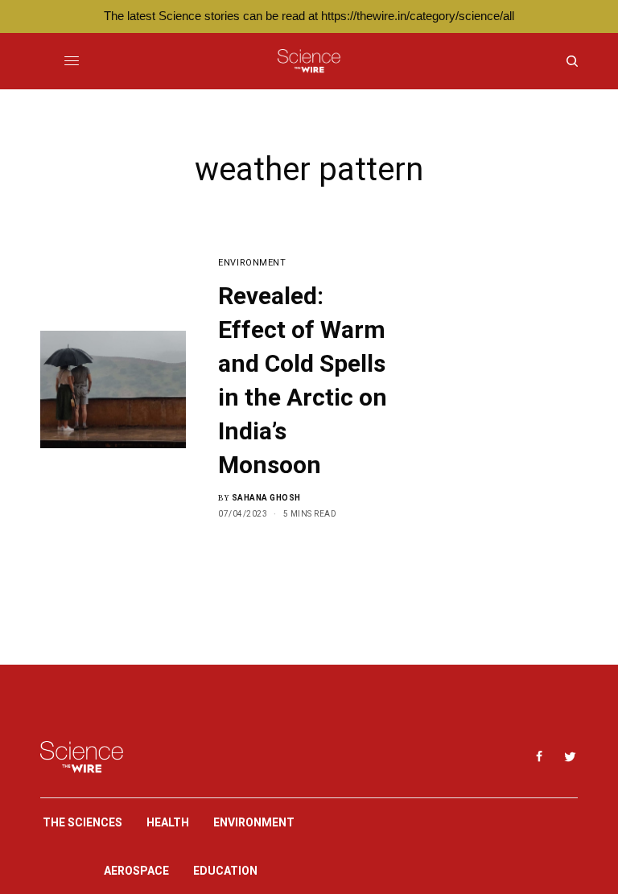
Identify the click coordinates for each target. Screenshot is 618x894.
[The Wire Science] (309, 61)
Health (167, 822)
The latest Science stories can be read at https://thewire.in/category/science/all (309, 16)
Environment (252, 262)
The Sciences (82, 822)
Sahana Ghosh (266, 497)
